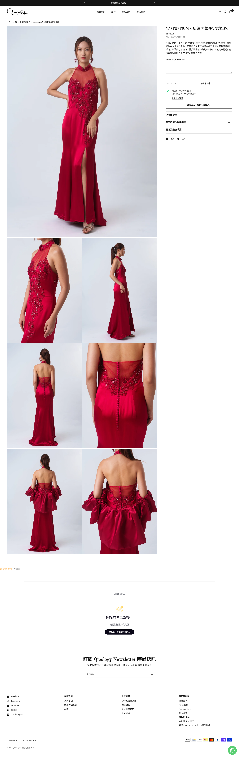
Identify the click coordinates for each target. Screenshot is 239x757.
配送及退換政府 (129, 701)
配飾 (66, 709)
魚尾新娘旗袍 (25, 22)
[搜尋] (225, 12)
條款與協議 (184, 717)
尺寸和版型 (171, 115)
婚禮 (113, 11)
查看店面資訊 (177, 98)
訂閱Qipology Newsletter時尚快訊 (195, 725)
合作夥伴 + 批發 (186, 721)
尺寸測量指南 (128, 709)
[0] (230, 12)
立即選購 (68, 696)
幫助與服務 (184, 696)
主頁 (8, 22)
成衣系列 (101, 11)
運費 (173, 37)
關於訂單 (126, 696)
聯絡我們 (141, 11)
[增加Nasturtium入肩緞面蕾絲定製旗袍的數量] (175, 83)
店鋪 (15, 22)
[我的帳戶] (219, 12)
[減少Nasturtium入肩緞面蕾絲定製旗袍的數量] (168, 83)
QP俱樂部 (183, 705)
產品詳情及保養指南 (176, 122)
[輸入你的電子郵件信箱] (152, 674)
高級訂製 (126, 705)
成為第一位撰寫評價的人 (119, 632)
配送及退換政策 (173, 129)
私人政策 (183, 713)
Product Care (185, 709)
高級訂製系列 (70, 705)
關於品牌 (126, 11)
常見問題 (126, 713)
